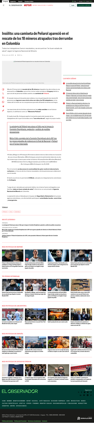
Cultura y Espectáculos (10, 403)
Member (9, 401)
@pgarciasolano (33, 162)
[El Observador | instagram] (84, 392)
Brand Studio (75, 401)
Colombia (17, 211)
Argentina (13, 1)
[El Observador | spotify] (84, 395)
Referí (28, 401)
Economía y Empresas (58, 401)
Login (72, 5)
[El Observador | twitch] (91, 395)
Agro (68, 401)
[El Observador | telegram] (87, 395)
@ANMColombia (17, 162)
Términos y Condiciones (34, 421)
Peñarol (46, 93)
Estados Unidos (29, 1)
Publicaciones (72, 403)
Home (4, 401)
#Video (9, 154)
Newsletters (82, 403)
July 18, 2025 (45, 164)
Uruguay (5, 1)
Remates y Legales (46, 403)
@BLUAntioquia (30, 157)
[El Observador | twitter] (78, 392)
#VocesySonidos (43, 159)
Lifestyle (22, 403)
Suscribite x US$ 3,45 (84, 5)
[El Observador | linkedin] (80, 395)
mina (10, 211)
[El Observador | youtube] (87, 392)
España (20, 1)
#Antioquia (23, 154)
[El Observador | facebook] (81, 392)
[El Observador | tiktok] (91, 392)
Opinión (28, 403)
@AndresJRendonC (55, 159)
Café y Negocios (44, 401)
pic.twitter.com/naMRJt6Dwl (48, 162)
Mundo (83, 401)
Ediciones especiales (59, 403)
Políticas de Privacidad (20, 421)
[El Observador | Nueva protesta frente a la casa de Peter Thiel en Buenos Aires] (35, 320)
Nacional (35, 401)
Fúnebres (36, 403)
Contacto (44, 421)
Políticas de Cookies (7, 421)
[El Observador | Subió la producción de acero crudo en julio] (58, 320)
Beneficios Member (19, 401)
